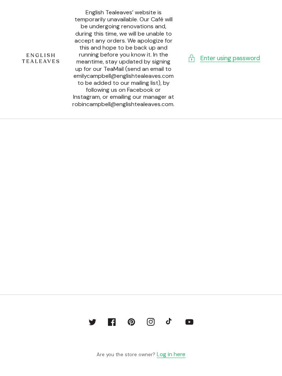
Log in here (171, 354)
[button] (224, 58)
